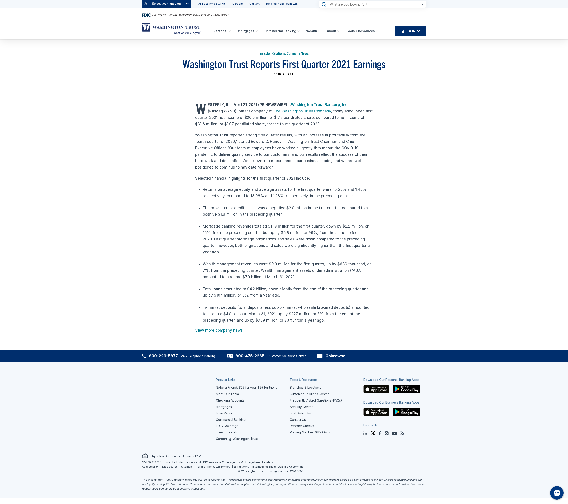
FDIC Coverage (227, 426)
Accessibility (150, 466)
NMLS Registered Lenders (256, 462)
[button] (376, 389)
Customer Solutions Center (309, 394)
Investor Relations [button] (229, 432)
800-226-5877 (163, 356)
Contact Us (298, 419)
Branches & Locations (305, 387)
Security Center (301, 407)
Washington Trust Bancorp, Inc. (320, 104)
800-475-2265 (249, 356)
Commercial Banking (280, 31)
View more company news (219, 330)
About (331, 31)
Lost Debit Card (301, 413)
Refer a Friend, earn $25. (282, 3)
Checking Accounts (230, 400)
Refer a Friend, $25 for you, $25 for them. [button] (246, 387)
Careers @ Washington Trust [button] (237, 439)
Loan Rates (224, 413)
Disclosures (170, 466)
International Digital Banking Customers (278, 466)
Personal (220, 31)
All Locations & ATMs (212, 3)
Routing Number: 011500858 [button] (310, 432)
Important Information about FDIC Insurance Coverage (200, 462)
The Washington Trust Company (302, 111)
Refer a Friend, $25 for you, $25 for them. (222, 466)
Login (410, 31)
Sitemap (186, 466)
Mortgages (245, 31)
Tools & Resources (360, 31)
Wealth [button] (311, 31)
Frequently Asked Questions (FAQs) (316, 400)
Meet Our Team (227, 394)
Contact (254, 3)
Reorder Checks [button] (302, 426)
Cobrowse (335, 356)
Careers (237, 3)
